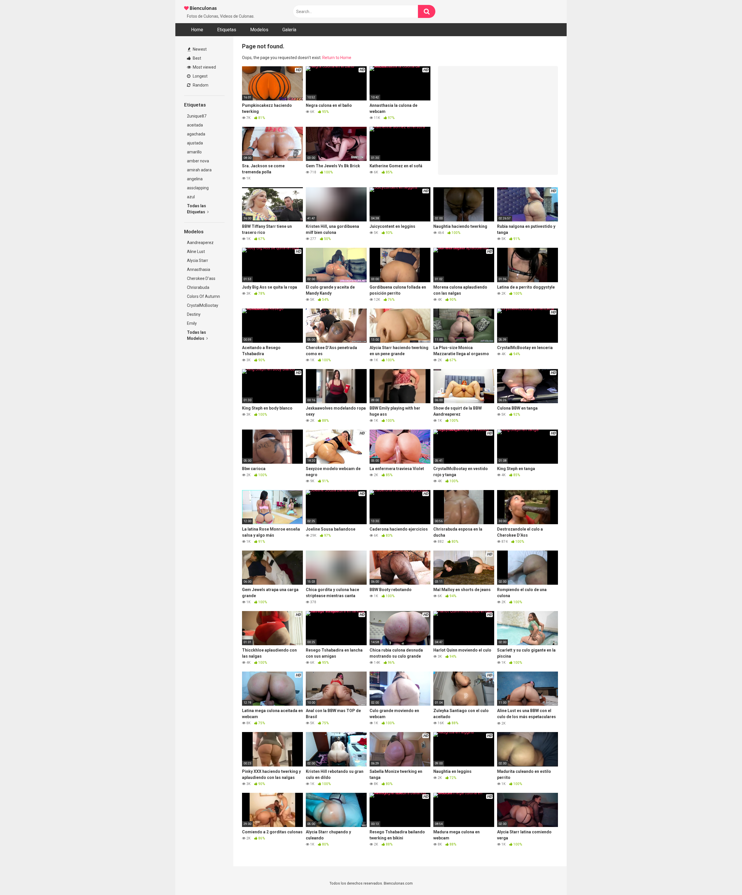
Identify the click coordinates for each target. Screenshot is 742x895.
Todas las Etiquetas (196, 208)
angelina (195, 179)
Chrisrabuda (198, 287)
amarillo (194, 152)
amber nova (198, 161)
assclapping (198, 188)
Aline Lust (196, 251)
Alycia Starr (197, 260)
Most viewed (204, 67)
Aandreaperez (200, 242)
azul (191, 197)
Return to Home (336, 57)
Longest (200, 76)
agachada (196, 134)
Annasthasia (198, 269)
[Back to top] (722, 877)
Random (200, 85)
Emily (192, 323)
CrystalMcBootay (202, 305)
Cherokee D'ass (201, 278)
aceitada (195, 125)
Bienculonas (203, 8)
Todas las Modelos (196, 335)
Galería (289, 29)
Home (197, 29)
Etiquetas (226, 29)
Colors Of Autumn (203, 296)
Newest (199, 49)
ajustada (195, 143)
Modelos (259, 29)
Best (196, 58)
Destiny (194, 314)
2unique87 (196, 116)
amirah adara (199, 170)
